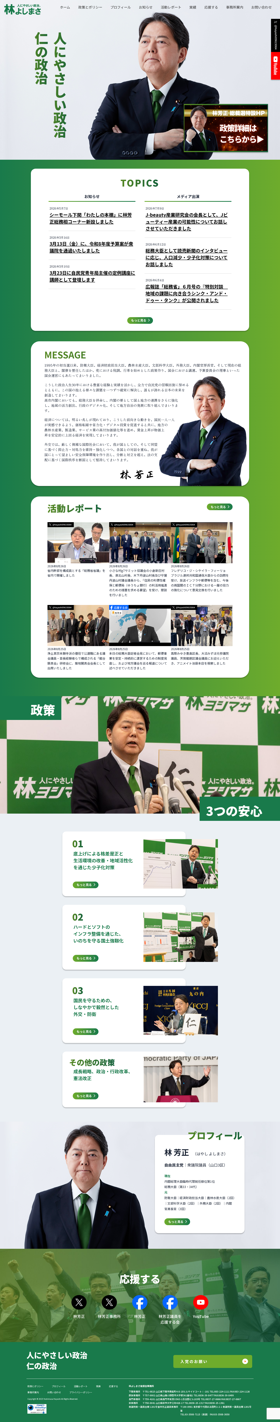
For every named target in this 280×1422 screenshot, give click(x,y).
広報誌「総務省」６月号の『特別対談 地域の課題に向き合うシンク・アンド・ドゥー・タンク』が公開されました (187, 293)
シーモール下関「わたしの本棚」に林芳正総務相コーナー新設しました (91, 218)
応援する (113, 1386)
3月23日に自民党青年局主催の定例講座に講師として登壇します (92, 276)
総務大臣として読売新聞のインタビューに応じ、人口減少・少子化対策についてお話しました (187, 257)
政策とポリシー (35, 1386)
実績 (98, 1386)
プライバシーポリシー (80, 1392)
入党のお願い (194, 1361)
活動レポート (81, 1386)
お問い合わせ (54, 1392)
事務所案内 (33, 1392)
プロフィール (59, 1386)
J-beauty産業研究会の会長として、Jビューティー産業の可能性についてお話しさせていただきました (187, 221)
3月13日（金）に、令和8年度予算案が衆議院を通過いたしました (91, 247)
